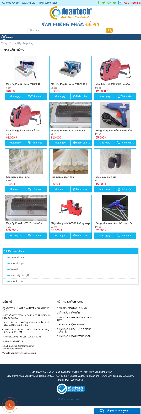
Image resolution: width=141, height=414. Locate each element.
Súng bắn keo (17, 257)
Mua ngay (15, 96)
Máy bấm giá (17, 263)
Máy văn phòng (16, 251)
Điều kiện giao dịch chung (72, 308)
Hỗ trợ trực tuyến (117, 411)
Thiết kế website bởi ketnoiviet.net (70, 399)
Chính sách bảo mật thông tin (74, 336)
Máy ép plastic (18, 281)
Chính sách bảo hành (69, 313)
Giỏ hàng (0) (134, 3)
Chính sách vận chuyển (70, 324)
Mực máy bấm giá (20, 275)
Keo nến (15, 269)
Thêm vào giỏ (38, 96)
